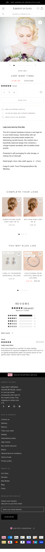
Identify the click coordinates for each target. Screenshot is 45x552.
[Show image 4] (21, 65)
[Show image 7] (28, 65)
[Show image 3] (18, 65)
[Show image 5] (23, 65)
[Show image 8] (31, 65)
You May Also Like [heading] (22, 246)
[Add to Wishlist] (41, 92)
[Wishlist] (38, 8)
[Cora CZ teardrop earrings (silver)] (12, 260)
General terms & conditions (11, 453)
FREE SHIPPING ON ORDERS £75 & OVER (25, 2)
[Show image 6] (26, 65)
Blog (2, 485)
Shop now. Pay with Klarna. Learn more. (25, 375)
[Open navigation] (3, 8)
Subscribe (9, 517)
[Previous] (9, 65)
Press (3, 488)
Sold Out (22, 100)
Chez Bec (22, 71)
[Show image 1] (14, 65)
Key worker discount (8, 446)
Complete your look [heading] (22, 192)
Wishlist (4, 434)
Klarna (3, 450)
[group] (11, 212)
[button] (6, 86)
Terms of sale (6, 457)
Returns (4, 427)
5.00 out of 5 (28, 308)
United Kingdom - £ (23, 528)
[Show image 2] (16, 65)
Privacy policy (6, 461)
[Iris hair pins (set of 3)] (33, 207)
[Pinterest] (19, 406)
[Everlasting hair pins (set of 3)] (12, 207)
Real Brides (5, 481)
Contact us (5, 419)
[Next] (35, 65)
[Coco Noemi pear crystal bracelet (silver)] (33, 260)
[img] (6, 342)
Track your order (7, 431)
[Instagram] (14, 406)
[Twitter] (9, 406)
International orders (8, 438)
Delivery (4, 423)
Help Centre (5, 442)
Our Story (4, 473)
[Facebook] (3, 406)
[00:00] (22, 39)
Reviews (4, 477)
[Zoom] (40, 22)
